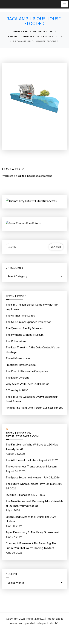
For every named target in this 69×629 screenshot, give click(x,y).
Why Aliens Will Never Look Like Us (27, 383)
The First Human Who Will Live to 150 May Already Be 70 (32, 447)
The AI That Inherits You (20, 315)
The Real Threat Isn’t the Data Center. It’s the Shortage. (32, 350)
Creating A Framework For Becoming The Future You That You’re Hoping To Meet (31, 545)
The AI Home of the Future (22, 460)
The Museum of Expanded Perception (28, 321)
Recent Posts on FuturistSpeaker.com (22, 435)
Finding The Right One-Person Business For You (34, 407)
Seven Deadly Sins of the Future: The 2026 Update (31, 519)
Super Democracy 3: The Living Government (32, 532)
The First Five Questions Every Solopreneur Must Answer (32, 399)
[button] (64, 4)
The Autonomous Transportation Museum (31, 466)
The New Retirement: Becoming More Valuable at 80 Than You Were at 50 (34, 503)
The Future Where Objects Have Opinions (31, 483)
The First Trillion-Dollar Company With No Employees (32, 307)
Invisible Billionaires (18, 494)
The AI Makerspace (18, 358)
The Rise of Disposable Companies (27, 371)
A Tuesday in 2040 (17, 390)
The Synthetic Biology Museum (25, 334)
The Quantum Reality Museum (24, 328)
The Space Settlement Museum (24, 477)
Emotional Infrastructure (21, 364)
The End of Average (17, 377)
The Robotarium (16, 341)
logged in (23, 175)
